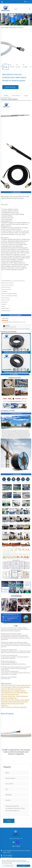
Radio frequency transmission (16, 27)
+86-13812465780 (7, 855)
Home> (2, 27)
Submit (9, 820)
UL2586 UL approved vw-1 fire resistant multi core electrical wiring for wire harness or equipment (16, 752)
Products (6, 27)
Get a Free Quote (10, 87)
